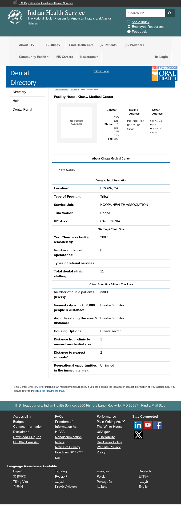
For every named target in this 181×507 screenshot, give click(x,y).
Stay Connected (145, 416)
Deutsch (145, 471)
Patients (109, 45)
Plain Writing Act (109, 421)
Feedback (139, 31)
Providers (135, 45)
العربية (59, 481)
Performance (106, 416)
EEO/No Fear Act (26, 442)
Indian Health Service (56, 12)
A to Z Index (140, 22)
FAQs (59, 416)
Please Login (101, 71)
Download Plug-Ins (27, 437)
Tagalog (61, 471)
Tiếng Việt (20, 481)
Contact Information (28, 426)
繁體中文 (19, 476)
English (144, 486)
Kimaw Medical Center (95, 97)
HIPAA (59, 432)
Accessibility (22, 416)
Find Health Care (81, 45)
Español (19, 471)
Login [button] (163, 57)
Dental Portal (22, 109)
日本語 (144, 476)
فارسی (144, 481)
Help (16, 101)
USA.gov (103, 432)
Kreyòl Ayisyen (66, 486)
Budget (18, 421)
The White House (110, 426)
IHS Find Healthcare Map (49, 390)
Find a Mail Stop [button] (153, 405)
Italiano (102, 486)
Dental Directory (61, 90)
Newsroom (88, 57)
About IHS (26, 45)
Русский (61, 476)
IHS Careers (64, 57)
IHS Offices (52, 45)
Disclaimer (21, 432)
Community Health (32, 57)
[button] (170, 13)
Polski (101, 476)
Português (104, 481)
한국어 (18, 486)
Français (103, 471)
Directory (19, 92)
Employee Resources (148, 26)
